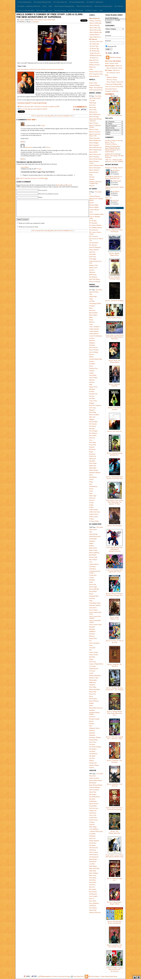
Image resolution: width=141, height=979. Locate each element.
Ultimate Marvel (94, 34)
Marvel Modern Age (96, 32)
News (108, 82)
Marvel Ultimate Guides (96, 165)
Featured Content (111, 208)
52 (90, 194)
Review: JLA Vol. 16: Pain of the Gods (114, 641)
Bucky (91, 319)
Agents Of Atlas (93, 292)
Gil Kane (92, 822)
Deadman (92, 580)
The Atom (92, 744)
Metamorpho (93, 680)
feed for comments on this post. (27, 178)
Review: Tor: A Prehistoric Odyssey (111, 143)
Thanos (91, 479)
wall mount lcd (28, 147)
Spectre (91, 721)
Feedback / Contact (91, 10)
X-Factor (91, 500)
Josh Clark (115, 200)
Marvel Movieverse (95, 154)
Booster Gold (93, 557)
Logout (69, 185)
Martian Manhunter (95, 675)
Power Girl (92, 694)
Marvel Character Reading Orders (64, 6)
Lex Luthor (92, 666)
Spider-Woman (93, 470)
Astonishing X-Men (95, 303)
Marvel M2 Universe (95, 147)
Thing (91, 482)
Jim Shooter (92, 843)
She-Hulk (92, 461)
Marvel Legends (94, 145)
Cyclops (91, 338)
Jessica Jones (93, 401)
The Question (93, 753)
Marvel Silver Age (95, 27)
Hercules (91, 382)
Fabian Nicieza (93, 803)
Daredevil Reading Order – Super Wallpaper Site (113, 147)
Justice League (93, 652)
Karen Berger (93, 859)
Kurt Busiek (92, 861)
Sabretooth (92, 458)
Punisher (91, 447)
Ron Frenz (92, 884)
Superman (92, 735)
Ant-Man (92, 301)
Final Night (92, 259)
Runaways (92, 454)
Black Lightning (94, 552)
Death (91, 582)
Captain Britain (93, 331)
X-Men (91, 507)
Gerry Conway (93, 820)
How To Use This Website (75, 10)
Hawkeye (92, 380)
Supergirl (92, 733)
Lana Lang (92, 661)
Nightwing (92, 682)
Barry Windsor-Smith (95, 780)
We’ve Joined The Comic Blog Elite (43, 116)
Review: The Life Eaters (114, 526)
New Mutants (93, 433)
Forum (44, 6)
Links (101, 10)
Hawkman (92, 629)
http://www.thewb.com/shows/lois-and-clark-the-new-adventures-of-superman (40, 69)
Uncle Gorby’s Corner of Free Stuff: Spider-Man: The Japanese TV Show (114, 502)
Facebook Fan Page (64, 976)
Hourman (92, 634)
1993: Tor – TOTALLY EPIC (113, 160)
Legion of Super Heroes (96, 664)
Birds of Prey (93, 548)
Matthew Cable (93, 678)
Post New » (32, 120)
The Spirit (92, 756)
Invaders (91, 391)
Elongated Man (93, 596)
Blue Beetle (92, 555)
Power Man (92, 442)
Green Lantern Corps (95, 624)
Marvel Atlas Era (95, 25)
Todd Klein (92, 905)
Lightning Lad (93, 668)
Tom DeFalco (93, 908)
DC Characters (111, 72)
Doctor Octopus (94, 350)
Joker (90, 645)
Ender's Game (93, 83)
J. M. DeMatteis (94, 829)
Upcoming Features (60, 10)
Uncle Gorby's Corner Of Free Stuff (44, 20)
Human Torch (93, 387)
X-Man (91, 505)
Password (108, 40)
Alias (90, 294)
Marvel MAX (93, 152)
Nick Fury (92, 438)
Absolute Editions (94, 196)
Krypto (91, 659)
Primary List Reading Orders (26, 10)
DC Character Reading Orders (42, 2)
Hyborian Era (93, 112)
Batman (91, 545)
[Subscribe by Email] (18, 109)
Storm (91, 475)
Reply (23, 141)
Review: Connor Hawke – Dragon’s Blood (114, 903)
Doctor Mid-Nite (94, 589)
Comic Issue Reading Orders (113, 84)
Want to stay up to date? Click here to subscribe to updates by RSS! (39, 106)
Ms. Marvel (92, 426)
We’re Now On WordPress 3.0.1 (64, 116)
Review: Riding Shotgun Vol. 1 (114, 879)
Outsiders (92, 685)
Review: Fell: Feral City (114, 431)
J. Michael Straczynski (96, 831)
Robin (91, 705)
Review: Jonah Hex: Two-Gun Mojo (114, 761)
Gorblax (21, 20)
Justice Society (93, 654)
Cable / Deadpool (94, 326)
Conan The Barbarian (95, 336)
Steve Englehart (94, 903)
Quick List (119, 66)
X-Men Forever (93, 514)
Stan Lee (91, 898)
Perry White (92, 687)
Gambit (91, 373)
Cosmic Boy (93, 575)
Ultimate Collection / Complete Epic (95, 182)
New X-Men (92, 435)
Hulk (90, 384)
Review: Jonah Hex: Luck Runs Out (114, 785)
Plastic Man (92, 691)
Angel (91, 299)
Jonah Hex (92, 647)
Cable (91, 324)
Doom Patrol (93, 591)
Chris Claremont (94, 790)
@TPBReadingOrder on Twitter (48, 976)
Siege (91, 174)
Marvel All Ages (94, 116)
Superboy (92, 730)
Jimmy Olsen (93, 638)
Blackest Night (93, 205)
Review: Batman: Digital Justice (114, 254)
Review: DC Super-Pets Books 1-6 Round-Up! (115, 922)
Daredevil (92, 340)
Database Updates (112, 77)
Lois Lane (92, 671)
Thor (90, 484)
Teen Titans (92, 742)
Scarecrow (92, 716)
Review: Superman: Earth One (114, 385)
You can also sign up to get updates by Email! (33, 109)
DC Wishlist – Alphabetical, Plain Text (29, 6)
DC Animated (93, 223)
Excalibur (92, 363)
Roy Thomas (93, 891)
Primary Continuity (95, 21)
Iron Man (92, 398)
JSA (90, 650)
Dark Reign (92, 103)
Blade (91, 317)
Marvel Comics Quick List (84, 6)
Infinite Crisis (93, 267)
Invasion (91, 270)
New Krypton (93, 277)
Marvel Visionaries (94, 168)
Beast (91, 308)
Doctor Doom (93, 347)
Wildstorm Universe (95, 55)
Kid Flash (92, 657)
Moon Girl (108, 198)
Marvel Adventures (95, 114)
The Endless (92, 749)
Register (58, 185)
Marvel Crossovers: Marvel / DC (95, 135)
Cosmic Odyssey (94, 209)
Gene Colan (92, 815)
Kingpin (91, 403)
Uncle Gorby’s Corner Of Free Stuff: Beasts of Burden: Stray (114, 855)
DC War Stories (93, 243)
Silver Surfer (93, 463)
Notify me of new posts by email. (28, 227)
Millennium (92, 274)
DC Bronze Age (94, 48)
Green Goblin (93, 377)
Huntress (91, 636)
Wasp (90, 493)
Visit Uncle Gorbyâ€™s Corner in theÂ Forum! (32, 103)
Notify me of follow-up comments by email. (32, 223)
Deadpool (92, 343)
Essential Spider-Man (95, 359)
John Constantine (94, 643)
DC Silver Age (94, 46)
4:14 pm (39, 169)
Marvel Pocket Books (95, 159)
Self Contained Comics (96, 74)
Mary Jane (92, 417)
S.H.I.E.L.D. (92, 456)
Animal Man (93, 539)
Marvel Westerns (94, 170)
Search (50, 10)
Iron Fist (91, 396)
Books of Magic (94, 207)
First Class (92, 105)
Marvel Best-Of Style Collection (95, 120)
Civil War (92, 100)
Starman (91, 723)
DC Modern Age (94, 51)
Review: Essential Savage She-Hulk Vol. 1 (114, 454)
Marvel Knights (94, 143)
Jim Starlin (92, 845)
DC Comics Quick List (60, 2)
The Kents (92, 751)
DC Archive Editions (95, 225)
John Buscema (93, 847)
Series (120, 68)
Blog (31, 20)
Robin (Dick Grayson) (95, 708)
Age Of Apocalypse (95, 98)
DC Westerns (93, 245)
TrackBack (42, 178)
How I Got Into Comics (114, 318)
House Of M (92, 110)
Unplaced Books (94, 76)
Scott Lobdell (93, 896)
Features (113, 82)
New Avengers (93, 431)
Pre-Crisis (92, 41)
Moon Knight (93, 421)
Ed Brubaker (93, 801)
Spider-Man (92, 468)
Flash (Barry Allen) (94, 603)
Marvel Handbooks (95, 140)
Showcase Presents (94, 281)
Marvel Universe (94, 18)
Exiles (91, 366)
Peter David (92, 882)
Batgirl (91, 543)
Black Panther (93, 313)
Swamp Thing (93, 740)
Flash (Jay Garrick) (94, 605)
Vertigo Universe (95, 53)
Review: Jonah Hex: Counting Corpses (115, 278)
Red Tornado (93, 698)
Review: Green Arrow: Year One (114, 408)
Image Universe (93, 60)
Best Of (91, 202)
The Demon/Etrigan (95, 747)
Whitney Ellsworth (94, 912)
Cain (90, 562)
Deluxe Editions (94, 249)
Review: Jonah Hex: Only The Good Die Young (114, 946)
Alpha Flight (93, 296)
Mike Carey (92, 875)
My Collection (118, 6)
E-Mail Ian (115, 91)
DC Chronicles (93, 230)
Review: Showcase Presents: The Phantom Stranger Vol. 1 (114, 594)
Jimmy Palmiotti (94, 840)
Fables (91, 69)
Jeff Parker (92, 836)
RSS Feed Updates (115, 57)
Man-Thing (92, 412)
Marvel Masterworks (95, 150)
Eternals (91, 361)
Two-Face (92, 758)
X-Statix (91, 519)
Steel (90, 726)
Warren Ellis (92, 910)
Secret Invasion (93, 172)
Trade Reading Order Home (109, 976)
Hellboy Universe (94, 65)
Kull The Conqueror (95, 405)
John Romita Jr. (93, 854)
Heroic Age (92, 107)
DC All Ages (92, 220)
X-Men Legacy (93, 516)
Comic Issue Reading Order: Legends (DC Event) (114, 570)
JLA (90, 641)
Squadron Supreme (94, 472)
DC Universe (93, 39)
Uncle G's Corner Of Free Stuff (114, 86)
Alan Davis (92, 776)
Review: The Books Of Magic (114, 300)
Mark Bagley (93, 866)
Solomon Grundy (94, 719)
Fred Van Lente (93, 808)
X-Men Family (93, 509)
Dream (91, 594)
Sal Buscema (93, 894)
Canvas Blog (24, 167)
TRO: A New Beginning (115, 115)
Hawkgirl (92, 627)
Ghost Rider (92, 375)
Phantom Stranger (94, 689)
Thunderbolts (93, 486)
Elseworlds (92, 254)
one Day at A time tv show (113, 140)
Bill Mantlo (92, 783)
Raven (91, 696)
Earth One (92, 252)
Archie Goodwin (94, 778)
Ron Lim (92, 887)
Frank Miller (93, 806)
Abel (90, 532)
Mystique (92, 428)
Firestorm (92, 598)
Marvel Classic (93, 123)
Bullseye (92, 322)
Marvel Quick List (95, 37)
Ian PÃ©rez (116, 170)
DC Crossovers (93, 236)
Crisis (91, 212)
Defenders (92, 345)
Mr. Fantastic (93, 424)
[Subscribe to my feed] (18, 107)
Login (64, 185)
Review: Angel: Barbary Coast (114, 618)
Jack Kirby (92, 834)
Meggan (91, 419)
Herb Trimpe (93, 827)
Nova (90, 440)
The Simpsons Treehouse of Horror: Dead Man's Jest (113, 177)
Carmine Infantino (94, 787)
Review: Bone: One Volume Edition (114, 361)
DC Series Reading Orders (77, 2)
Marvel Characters (112, 68)
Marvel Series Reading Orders (103, 6)
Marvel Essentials (94, 138)
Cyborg (91, 577)
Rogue (91, 451)
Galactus (91, 370)
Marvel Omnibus (94, 156)
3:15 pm (42, 125)
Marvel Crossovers (94, 132)
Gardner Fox (93, 810)
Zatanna (91, 767)
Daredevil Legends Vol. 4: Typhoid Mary (113, 150)
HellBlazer (92, 631)
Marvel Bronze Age (95, 30)
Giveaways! (109, 94)
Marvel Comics (110, 66)
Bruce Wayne (93, 559)
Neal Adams (92, 878)
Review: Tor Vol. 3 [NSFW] (115, 161)
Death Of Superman (95, 247)
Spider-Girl (92, 465)
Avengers (92, 306)
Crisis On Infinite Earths (96, 214)
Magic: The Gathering (95, 87)
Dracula (91, 354)
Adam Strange (93, 534)
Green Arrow (93, 607)
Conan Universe (94, 62)
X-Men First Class (94, 512)
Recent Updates (41, 10)
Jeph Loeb (92, 838)
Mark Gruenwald (94, 868)
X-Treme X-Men (94, 521)
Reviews (109, 79)
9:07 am (48, 147)
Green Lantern (93, 610)
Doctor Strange (93, 352)
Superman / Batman (95, 737)
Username (108, 35)
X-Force (91, 502)
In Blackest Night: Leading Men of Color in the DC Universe (115, 969)
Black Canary (93, 550)
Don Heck (92, 799)
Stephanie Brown (94, 728)
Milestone (92, 272)
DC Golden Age (94, 44)
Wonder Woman (94, 765)
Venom (91, 489)
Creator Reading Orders (25, 2)
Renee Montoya (94, 701)
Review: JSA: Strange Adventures (114, 832)
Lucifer (91, 673)
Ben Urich (92, 310)
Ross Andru (92, 889)
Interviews (120, 82)
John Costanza (93, 852)
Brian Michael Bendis (95, 785)
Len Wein (92, 864)
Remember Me (111, 46)
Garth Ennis (92, 813)
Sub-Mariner (93, 477)
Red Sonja (92, 449)
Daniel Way (92, 792)
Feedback (108, 91)
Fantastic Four (93, 368)
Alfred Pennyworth (94, 536)
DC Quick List (94, 58)
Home (50, 6)
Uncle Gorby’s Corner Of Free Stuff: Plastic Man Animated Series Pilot (114, 336)
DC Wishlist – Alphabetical (95, 2)
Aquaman (92, 541)
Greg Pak (92, 824)
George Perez (93, 817)
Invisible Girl (93, 394)
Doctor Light (93, 587)
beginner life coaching (112, 154)
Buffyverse (92, 67)
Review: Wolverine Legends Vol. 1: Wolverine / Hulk (114, 737)
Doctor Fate (92, 584)
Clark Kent (92, 569)
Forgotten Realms (94, 85)
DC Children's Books (95, 227)
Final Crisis (92, 256)
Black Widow (93, 315)
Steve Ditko (92, 901)
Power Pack (92, 445)
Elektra (91, 357)
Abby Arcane (93, 529)
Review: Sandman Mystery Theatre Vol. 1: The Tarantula (114, 688)
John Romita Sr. (94, 857)
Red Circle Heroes (94, 279)
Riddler (91, 703)
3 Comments (35, 21)
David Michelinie (94, 796)
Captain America (94, 329)
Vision (91, 491)
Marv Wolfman (93, 873)
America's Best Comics (96, 71)
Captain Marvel (94, 333)
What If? (91, 185)
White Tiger (92, 496)
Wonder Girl (92, 763)
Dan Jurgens (92, 794)
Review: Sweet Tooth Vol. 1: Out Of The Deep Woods (114, 808)
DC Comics (108, 70)
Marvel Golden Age (95, 23)
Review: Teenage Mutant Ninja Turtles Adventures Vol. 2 (114, 713)
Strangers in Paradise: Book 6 (114, 168)
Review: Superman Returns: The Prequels (114, 230)
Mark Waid (92, 871)
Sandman (92, 710)
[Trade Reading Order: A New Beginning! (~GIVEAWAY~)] (114, 114)
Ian (25, 125)
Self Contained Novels (96, 90)
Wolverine (92, 498)
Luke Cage (92, 407)
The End (91, 177)
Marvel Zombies (94, 414)
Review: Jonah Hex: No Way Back (115, 665)
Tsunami (91, 179)
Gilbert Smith (117, 181)
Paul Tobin (92, 880)
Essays (115, 79)
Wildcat (91, 760)
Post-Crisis (99, 41)
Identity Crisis (93, 265)
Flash (90, 600)
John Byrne (92, 850)
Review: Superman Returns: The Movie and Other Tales (114, 477)
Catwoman (92, 566)
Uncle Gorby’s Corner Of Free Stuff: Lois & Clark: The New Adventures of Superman (49, 15)
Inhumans (92, 389)
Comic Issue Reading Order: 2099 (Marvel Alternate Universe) (114, 549)
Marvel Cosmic (93, 129)
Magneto (92, 410)
